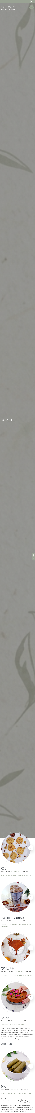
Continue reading (6, 1044)
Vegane (28, 924)
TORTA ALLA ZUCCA (7, 968)
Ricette (6, 924)
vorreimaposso (14, 871)
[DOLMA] (16, 1066)
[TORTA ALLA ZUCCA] (16, 948)
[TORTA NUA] (16, 997)
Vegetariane (27, 875)
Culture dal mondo (6, 875)
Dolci (13, 875)
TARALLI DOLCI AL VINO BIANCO (12, 917)
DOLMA (3, 1086)
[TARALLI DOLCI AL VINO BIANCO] (16, 897)
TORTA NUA (5, 1017)
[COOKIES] (16, 848)
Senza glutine (12, 975)
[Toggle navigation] (31, 7)
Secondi (20, 1093)
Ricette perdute (13, 924)
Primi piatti (15, 1093)
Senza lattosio (19, 875)
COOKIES (4, 868)
